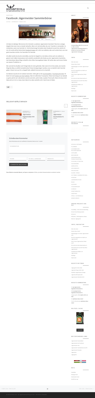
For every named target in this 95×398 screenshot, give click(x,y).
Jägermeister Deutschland (77, 341)
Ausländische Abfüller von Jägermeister (77, 85)
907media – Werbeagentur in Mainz (79, 216)
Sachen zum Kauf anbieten (22, 76)
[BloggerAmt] (83, 362)
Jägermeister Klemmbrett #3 (77, 277)
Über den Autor (74, 62)
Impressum (73, 90)
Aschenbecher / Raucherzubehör (76, 149)
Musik (73, 182)
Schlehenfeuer (75, 186)
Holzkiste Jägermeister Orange (78, 272)
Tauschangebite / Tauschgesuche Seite (53, 74)
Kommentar (14, 146)
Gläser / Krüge (75, 173)
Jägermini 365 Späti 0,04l (76, 274)
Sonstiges (74, 193)
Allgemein (74, 146)
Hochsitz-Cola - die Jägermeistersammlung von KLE (22, 394)
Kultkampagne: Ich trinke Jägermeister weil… (80, 67)
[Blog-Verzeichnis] (83, 360)
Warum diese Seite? (75, 64)
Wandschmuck (75, 198)
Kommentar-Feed (75, 377)
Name (12, 158)
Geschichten (74, 170)
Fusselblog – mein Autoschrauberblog (79, 209)
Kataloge (73, 88)
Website (51, 158)
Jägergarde (74, 354)
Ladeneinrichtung (76, 179)
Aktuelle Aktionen (76, 144)
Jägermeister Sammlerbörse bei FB (79, 347)
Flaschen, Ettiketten (77, 161)
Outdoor (74, 184)
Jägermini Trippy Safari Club (77, 270)
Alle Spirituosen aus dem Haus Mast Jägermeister (79, 81)
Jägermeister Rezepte (76, 350)
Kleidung (73, 177)
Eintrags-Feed (74, 374)
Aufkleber (74, 153)
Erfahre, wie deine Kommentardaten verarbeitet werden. (47, 172)
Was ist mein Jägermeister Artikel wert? (78, 75)
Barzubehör (74, 155)
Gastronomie (75, 163)
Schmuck (73, 189)
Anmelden (73, 372)
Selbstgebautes (75, 191)
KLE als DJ (73, 214)
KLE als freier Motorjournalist (77, 212)
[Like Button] (8, 87)
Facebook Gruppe (30, 50)
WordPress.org (74, 379)
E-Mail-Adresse (35, 158)
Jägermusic (74, 352)
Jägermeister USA (75, 345)
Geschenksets (75, 168)
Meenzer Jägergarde (76, 218)
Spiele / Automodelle (77, 195)
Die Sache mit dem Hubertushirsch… (79, 78)
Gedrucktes (74, 166)
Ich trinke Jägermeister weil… (79, 175)
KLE (9, 21)
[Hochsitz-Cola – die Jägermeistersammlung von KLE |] (15, 7)
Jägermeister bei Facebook (77, 343)
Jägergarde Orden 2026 (76, 267)
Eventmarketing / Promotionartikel (76, 158)
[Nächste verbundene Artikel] (66, 106)
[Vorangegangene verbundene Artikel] (62, 106)
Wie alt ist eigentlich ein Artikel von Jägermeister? (79, 71)
